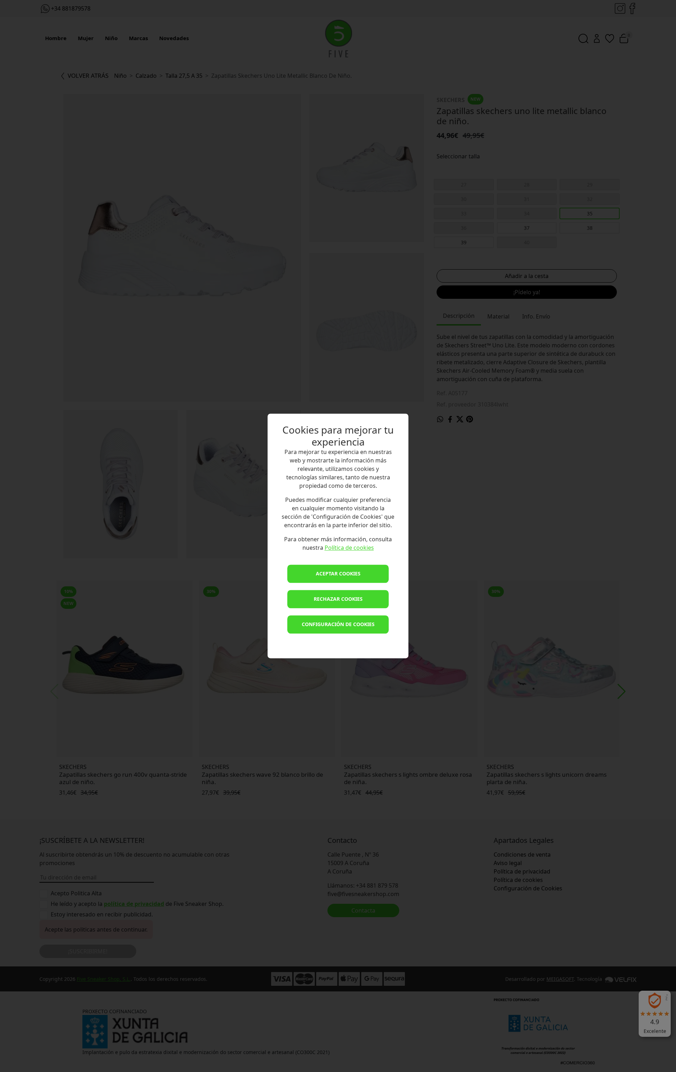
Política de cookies (349, 548)
